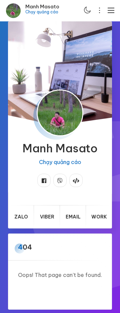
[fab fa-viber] (60, 180)
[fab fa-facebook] (44, 180)
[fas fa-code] (76, 180)
